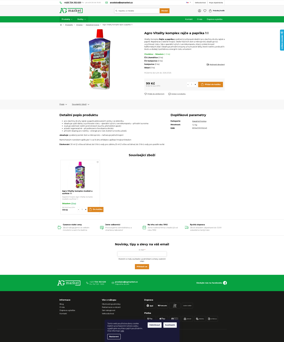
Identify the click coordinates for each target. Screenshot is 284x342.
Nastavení (114, 337)
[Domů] (61, 25)
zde (122, 331)
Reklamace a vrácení (111, 307)
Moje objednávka (216, 3)
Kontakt (63, 314)
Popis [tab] (61, 104)
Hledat (164, 11)
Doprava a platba (67, 310)
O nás (62, 307)
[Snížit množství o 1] (188, 84)
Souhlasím (170, 325)
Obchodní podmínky (111, 304)
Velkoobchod (200, 3)
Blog (61, 304)
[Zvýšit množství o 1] (195, 84)
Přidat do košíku (213, 84)
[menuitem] (67, 19)
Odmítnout (154, 325)
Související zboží (79, 104)
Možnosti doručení (217, 65)
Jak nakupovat (108, 310)
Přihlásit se (142, 267)
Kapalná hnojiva (199, 121)
